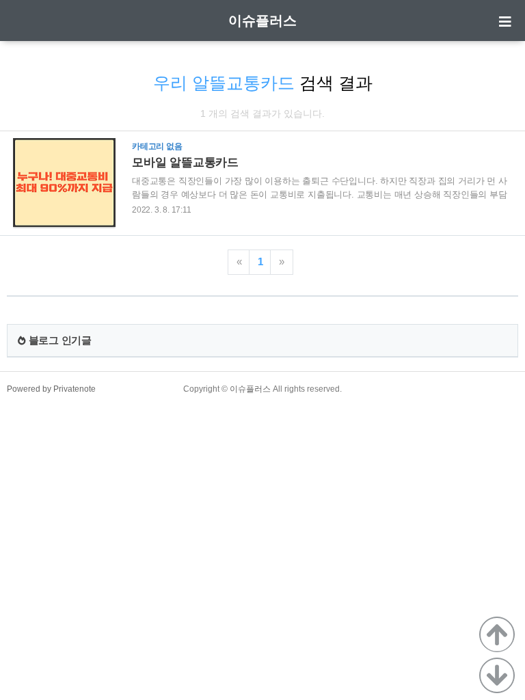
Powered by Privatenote (51, 389)
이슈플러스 (262, 20)
